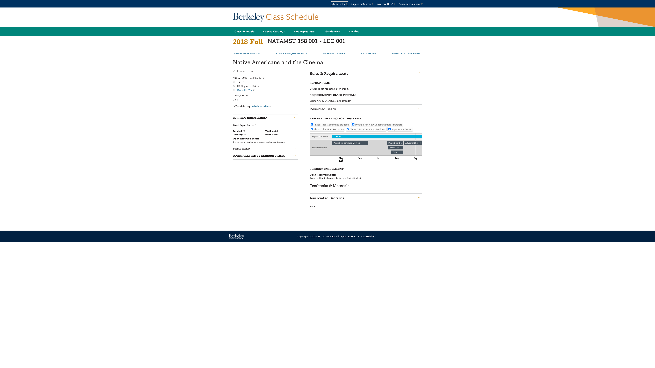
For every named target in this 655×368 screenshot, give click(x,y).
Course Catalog (273, 31)
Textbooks (368, 53)
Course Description (246, 53)
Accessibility (367, 236)
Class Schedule (244, 31)
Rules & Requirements (291, 53)
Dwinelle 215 (244, 90)
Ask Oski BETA (385, 4)
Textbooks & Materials (329, 185)
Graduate (331, 31)
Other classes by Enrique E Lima (259, 156)
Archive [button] (354, 31)
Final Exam (242, 148)
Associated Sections (406, 53)
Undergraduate (304, 31)
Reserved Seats (334, 53)
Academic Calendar (410, 4)
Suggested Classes (361, 4)
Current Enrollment (250, 118)
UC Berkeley (338, 4)
